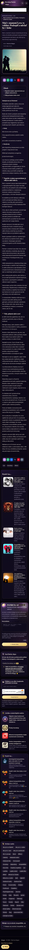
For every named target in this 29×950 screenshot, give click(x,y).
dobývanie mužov (14, 857)
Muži (16, 878)
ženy (10, 912)
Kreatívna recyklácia (16, 867)
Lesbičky (5, 871)
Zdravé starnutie (16, 909)
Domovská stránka (7, 15)
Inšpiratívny (13, 864)
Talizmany (19, 898)
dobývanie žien (7, 861)
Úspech (17, 902)
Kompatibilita (22, 864)
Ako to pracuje (7, 854)
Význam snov (20, 905)
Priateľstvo (14, 888)
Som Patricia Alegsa (10, 654)
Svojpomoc (12, 898)
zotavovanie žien (18, 912)
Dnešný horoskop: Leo (9, 663)
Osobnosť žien (18, 881)
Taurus (4, 902)
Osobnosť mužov (7, 881)
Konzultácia (5, 621)
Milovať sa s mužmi (8, 878)
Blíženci (20, 854)
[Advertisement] (14, 10)
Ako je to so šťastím (8, 847)
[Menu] (26, 3)
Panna (4, 885)
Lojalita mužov (13, 871)
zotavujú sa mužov (8, 915)
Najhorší (22, 878)
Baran (14, 854)
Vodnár (12, 905)
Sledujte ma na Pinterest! (9, 100)
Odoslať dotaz (14, 644)
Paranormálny (12, 885)
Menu (5, 947)
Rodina (5, 895)
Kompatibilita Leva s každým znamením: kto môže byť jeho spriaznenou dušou (19, 547)
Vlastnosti (5, 905)
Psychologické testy (8, 891)
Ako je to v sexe (7, 850)
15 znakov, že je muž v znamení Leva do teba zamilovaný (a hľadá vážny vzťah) (19, 505)
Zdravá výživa (6, 909)
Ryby (10, 895)
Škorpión (16, 895)
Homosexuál (16, 861)
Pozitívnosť (6, 888)
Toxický (11, 902)
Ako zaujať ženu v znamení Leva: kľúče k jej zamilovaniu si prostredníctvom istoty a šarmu (20, 576)
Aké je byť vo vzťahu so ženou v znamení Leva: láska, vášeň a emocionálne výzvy (19, 480)
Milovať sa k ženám (13, 874)
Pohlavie (20, 885)
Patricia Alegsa (11, 43)
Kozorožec (5, 867)
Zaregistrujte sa (14, 697)
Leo (14, 15)
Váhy (22, 902)
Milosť (16, 465)
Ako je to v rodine (20, 847)
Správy (22, 895)
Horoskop (9, 465)
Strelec (4, 898)
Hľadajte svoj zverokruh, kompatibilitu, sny (14, 926)
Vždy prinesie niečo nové (12, 95)
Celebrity (5, 857)
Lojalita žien (23, 871)
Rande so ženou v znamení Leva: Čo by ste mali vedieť (19, 529)
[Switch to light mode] (22, 3)
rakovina (18, 891)
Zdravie (5, 912)
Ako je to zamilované (18, 850)
